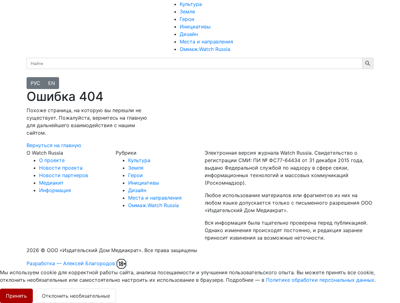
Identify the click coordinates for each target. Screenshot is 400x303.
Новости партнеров (63, 175)
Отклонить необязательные (76, 296)
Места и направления (206, 41)
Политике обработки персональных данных (320, 280)
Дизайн (189, 34)
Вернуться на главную (54, 145)
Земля (187, 11)
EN (51, 83)
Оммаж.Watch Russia (205, 49)
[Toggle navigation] (31, 75)
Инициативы (195, 26)
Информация (55, 190)
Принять (16, 296)
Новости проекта (60, 168)
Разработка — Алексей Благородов (71, 263)
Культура (191, 4)
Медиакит (51, 183)
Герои (187, 19)
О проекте (52, 160)
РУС (35, 83)
